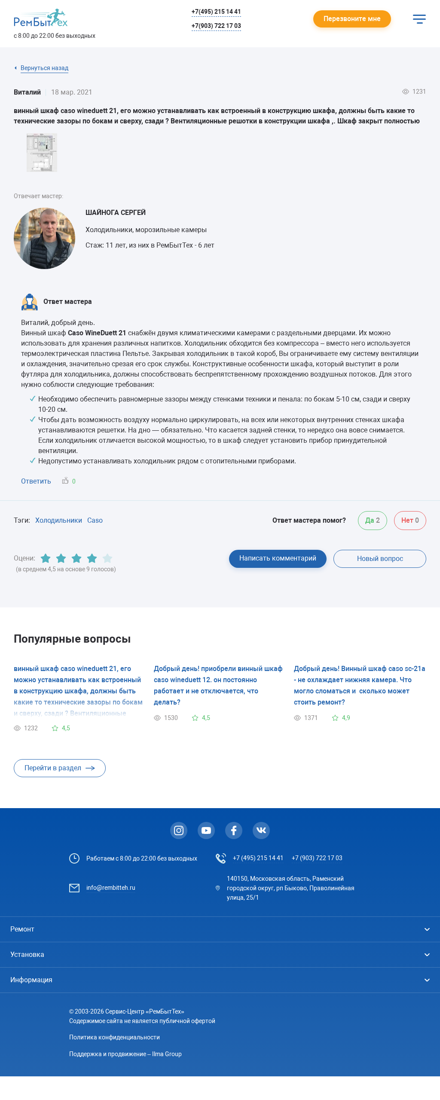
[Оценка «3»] (76, 558)
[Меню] (419, 19)
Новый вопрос (380, 559)
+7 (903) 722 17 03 (317, 858)
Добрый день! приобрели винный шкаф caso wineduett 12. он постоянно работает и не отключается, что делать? (219, 685)
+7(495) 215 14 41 (216, 11)
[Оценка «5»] (107, 558)
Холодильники (58, 520)
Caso (95, 520)
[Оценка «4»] (92, 558)
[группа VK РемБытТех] (261, 830)
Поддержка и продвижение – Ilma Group (125, 1054)
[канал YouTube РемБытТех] (206, 830)
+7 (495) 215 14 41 (258, 858)
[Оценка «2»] (61, 558)
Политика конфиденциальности (114, 1037)
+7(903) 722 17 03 (216, 25)
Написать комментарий (277, 558)
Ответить (36, 481)
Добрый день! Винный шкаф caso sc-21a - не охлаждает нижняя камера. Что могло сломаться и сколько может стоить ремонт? (359, 685)
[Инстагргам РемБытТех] (178, 830)
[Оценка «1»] (45, 558)
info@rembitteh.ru (110, 887)
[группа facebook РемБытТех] (233, 830)
